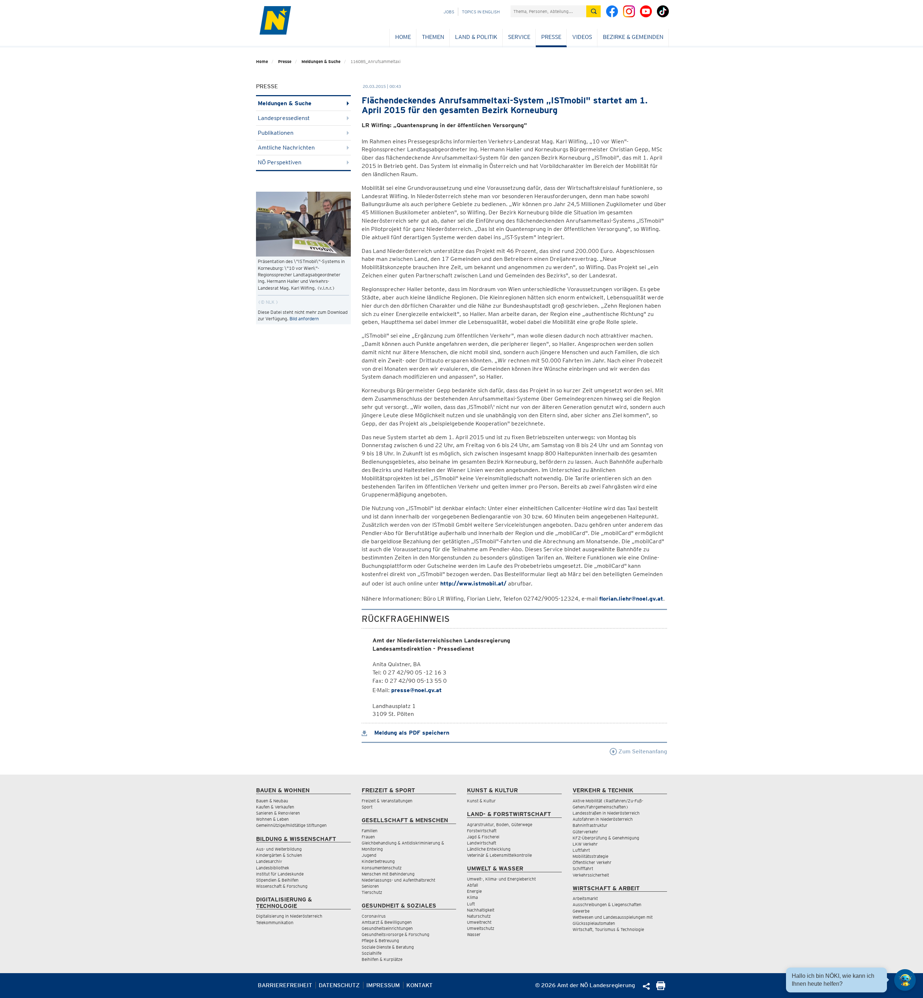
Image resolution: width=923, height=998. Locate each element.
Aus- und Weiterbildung (279, 849)
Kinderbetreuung (378, 861)
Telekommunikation (274, 922)
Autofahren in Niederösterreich (603, 819)
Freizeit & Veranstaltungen (387, 800)
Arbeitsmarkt (585, 898)
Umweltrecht (479, 922)
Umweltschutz (480, 928)
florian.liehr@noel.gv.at (631, 598)
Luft (471, 903)
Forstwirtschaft (481, 830)
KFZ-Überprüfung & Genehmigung (606, 838)
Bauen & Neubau (272, 800)
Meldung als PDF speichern (410, 732)
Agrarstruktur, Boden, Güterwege (499, 824)
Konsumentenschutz (382, 867)
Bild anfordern (304, 318)
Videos (582, 37)
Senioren (370, 886)
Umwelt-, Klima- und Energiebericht (501, 879)
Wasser (474, 934)
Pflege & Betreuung (380, 940)
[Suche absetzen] (593, 11)
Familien (369, 830)
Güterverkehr (585, 831)
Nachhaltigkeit (480, 910)
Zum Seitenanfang (642, 751)
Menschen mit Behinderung (388, 874)
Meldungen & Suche (320, 61)
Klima (472, 897)
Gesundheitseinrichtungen (387, 928)
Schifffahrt (583, 868)
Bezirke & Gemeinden (633, 37)
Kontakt (419, 985)
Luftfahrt (581, 850)
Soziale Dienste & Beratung (388, 947)
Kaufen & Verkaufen (275, 807)
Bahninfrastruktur (590, 825)
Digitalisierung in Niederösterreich (289, 916)
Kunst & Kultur (481, 800)
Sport (367, 807)
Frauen (368, 836)
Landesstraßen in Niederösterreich (606, 813)
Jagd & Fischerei (483, 836)
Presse (551, 37)
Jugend (369, 855)
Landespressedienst (284, 118)
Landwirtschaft (481, 843)
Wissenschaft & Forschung (282, 886)
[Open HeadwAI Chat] (905, 980)
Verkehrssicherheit (591, 875)
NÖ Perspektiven (279, 162)
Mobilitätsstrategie (590, 856)
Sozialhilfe (371, 953)
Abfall (472, 885)
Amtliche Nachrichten (286, 147)
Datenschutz (339, 985)
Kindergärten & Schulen (279, 855)
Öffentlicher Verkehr (592, 862)
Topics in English (481, 11)
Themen (433, 37)
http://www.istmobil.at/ (473, 583)
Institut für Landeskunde (280, 874)
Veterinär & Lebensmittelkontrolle (499, 855)
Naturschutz (479, 916)
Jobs (448, 11)
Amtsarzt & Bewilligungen (387, 922)
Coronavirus (374, 916)
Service (519, 37)
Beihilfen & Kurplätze (382, 959)
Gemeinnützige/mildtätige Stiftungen (291, 825)
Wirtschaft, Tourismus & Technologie (608, 929)
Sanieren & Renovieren (278, 813)
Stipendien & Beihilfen (277, 880)
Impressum (383, 985)
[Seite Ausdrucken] (660, 988)
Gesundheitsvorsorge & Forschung (395, 934)
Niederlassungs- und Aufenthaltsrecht (398, 880)
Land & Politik (476, 37)
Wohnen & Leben (272, 819)
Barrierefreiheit (285, 985)
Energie (474, 891)
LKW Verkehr (585, 844)
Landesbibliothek (272, 867)
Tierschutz (372, 892)
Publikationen (275, 132)
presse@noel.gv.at (416, 690)
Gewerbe (581, 911)
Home (403, 37)
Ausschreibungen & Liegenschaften (607, 904)
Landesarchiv (269, 861)
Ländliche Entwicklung (489, 849)
